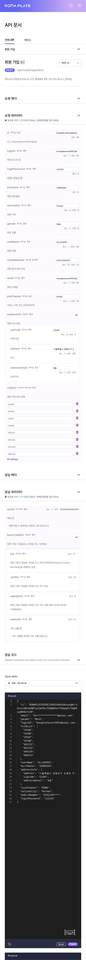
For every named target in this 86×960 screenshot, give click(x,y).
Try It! (72, 944)
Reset (61, 944)
